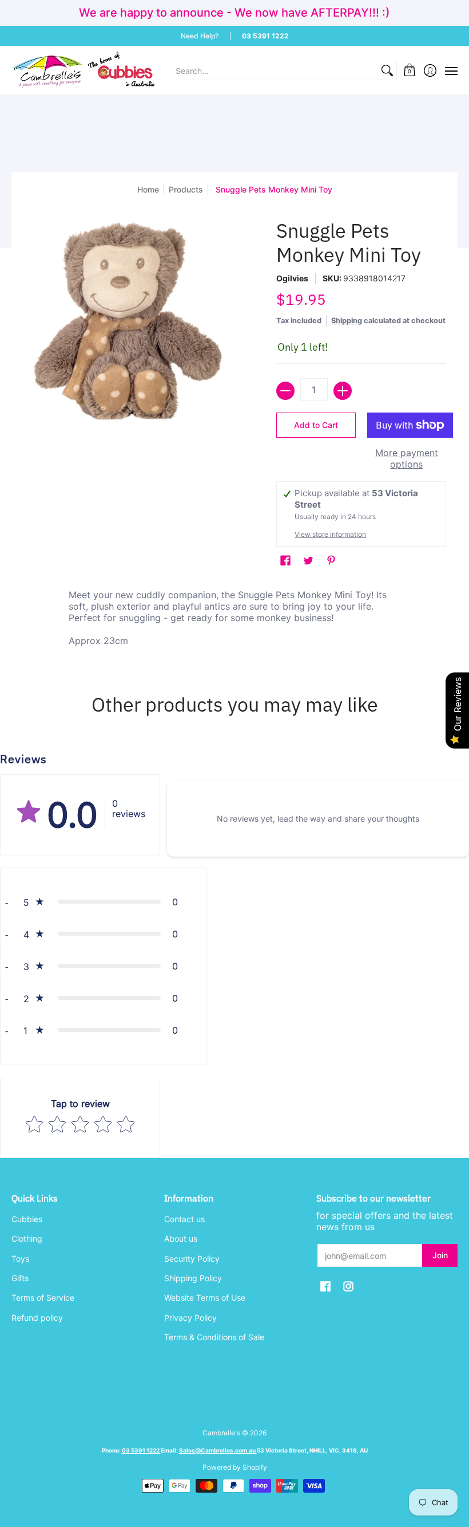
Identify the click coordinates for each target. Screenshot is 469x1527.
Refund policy (37, 1317)
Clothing (26, 1238)
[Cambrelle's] (82, 70)
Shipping (346, 320)
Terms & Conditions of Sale (214, 1337)
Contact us (184, 1219)
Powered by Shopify (234, 1467)
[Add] (342, 391)
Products (186, 189)
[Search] (387, 70)
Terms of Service (42, 1297)
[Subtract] (285, 391)
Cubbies (26, 1219)
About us (180, 1238)
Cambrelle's (221, 1432)
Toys (20, 1258)
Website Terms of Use (204, 1297)
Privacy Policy (190, 1317)
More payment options (406, 458)
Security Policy (192, 1258)
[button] (410, 70)
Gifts (20, 1278)
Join (440, 1255)
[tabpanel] (234, 620)
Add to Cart (316, 425)
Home (148, 189)
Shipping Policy (193, 1278)
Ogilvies (292, 278)
